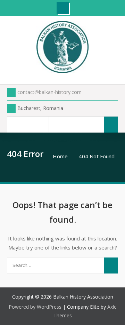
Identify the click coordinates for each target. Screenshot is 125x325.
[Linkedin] (55, 124)
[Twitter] (28, 124)
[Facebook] (14, 124)
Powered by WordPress (35, 306)
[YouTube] (42, 124)
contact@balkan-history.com (49, 92)
